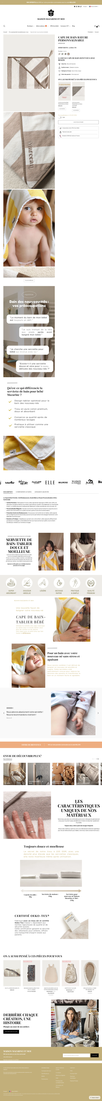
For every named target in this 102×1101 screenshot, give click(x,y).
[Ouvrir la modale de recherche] (4, 26)
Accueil (5, 32)
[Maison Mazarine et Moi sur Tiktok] (81, 6)
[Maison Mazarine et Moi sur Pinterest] (79, 6)
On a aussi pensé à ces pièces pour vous (18, 32)
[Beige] (59, 54)
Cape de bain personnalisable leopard (77, 104)
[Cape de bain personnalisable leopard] (78, 91)
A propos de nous (46, 1071)
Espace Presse (74, 1081)
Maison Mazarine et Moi (16, 1093)
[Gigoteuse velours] (70, 973)
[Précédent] (2, 2)
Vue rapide (62, 108)
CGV (57, 1078)
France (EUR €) (94, 6)
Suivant (97, 32)
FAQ (71, 1071)
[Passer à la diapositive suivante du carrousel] (98, 713)
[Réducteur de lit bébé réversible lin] (90, 973)
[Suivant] (99, 2)
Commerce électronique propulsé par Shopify (13, 1095)
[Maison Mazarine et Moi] (51, 15)
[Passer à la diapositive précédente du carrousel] (4, 713)
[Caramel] (65, 54)
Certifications (45, 1073)
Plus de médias (29, 280)
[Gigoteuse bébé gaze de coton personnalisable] (51, 973)
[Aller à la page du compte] (94, 26)
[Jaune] (68, 54)
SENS (43, 1076)
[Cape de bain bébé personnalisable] (64, 91)
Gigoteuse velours (70, 988)
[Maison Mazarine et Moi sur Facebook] (74, 6)
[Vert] (62, 54)
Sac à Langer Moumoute (12, 988)
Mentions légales (60, 1075)
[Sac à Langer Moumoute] (12, 973)
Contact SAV (73, 1073)
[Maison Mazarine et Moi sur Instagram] (76, 6)
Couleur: (62, 51)
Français (85, 6)
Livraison (58, 1072)
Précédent (90, 32)
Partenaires (44, 1079)
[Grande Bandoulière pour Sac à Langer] (31, 973)
